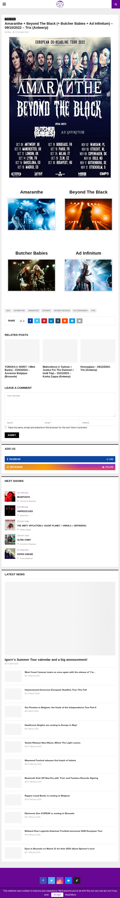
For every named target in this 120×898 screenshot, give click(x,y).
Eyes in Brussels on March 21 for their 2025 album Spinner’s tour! (60, 848)
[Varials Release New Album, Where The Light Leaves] (13, 747)
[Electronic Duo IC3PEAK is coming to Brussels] (13, 817)
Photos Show (10, 19)
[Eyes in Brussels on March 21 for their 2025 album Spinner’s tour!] (13, 852)
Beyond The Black (62, 310)
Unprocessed (25, 511)
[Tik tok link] (76, 880)
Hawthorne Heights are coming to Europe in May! (51, 725)
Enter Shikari (25, 554)
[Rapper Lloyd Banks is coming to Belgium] (13, 800)
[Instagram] (60, 880)
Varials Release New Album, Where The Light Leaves (52, 742)
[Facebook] (43, 880)
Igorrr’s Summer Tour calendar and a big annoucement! (46, 659)
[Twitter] (51, 880)
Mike (9, 32)
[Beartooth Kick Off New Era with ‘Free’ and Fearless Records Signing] (13, 782)
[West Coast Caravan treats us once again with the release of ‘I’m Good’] (13, 676)
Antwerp (46, 310)
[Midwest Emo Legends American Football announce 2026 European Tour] (13, 835)
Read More (70, 895)
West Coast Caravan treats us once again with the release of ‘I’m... (60, 672)
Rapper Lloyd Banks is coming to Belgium (47, 795)
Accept (57, 894)
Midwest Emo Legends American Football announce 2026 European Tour (63, 831)
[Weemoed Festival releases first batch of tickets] (13, 764)
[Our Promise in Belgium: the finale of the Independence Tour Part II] (13, 711)
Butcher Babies (80, 310)
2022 (8, 310)
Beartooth (23, 497)
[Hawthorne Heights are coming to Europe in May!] (13, 729)
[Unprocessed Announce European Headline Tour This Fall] (13, 694)
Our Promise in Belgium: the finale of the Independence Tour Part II (60, 707)
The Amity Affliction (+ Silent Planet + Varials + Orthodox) (51, 526)
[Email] (68, 880)
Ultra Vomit (24, 540)
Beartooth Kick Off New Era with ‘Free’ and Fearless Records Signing (61, 778)
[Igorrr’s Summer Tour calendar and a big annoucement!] (60, 618)
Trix (93, 310)
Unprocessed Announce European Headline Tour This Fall (56, 690)
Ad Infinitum (19, 310)
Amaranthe (33, 310)
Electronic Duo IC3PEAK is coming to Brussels (49, 813)
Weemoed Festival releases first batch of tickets (50, 760)
